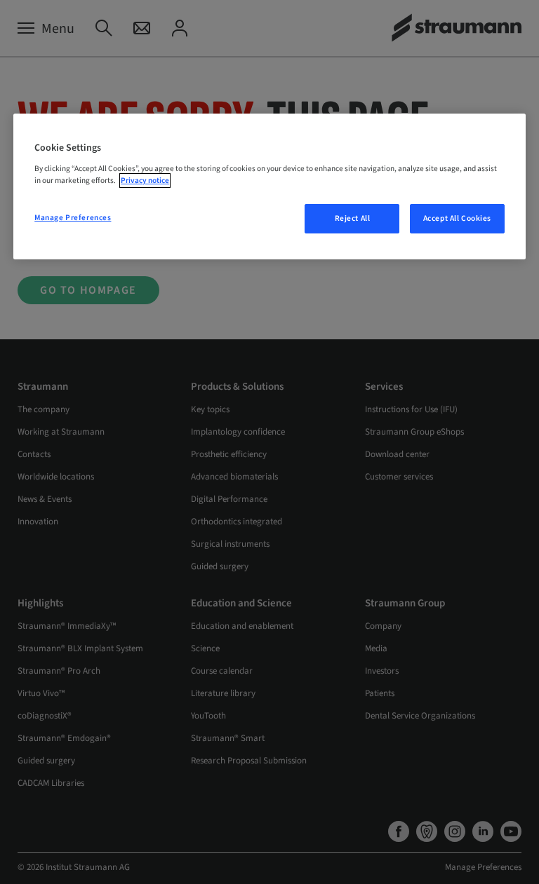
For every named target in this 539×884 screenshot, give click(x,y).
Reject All (353, 218)
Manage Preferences (72, 218)
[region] (269, 186)
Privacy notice (145, 180)
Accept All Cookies (457, 218)
